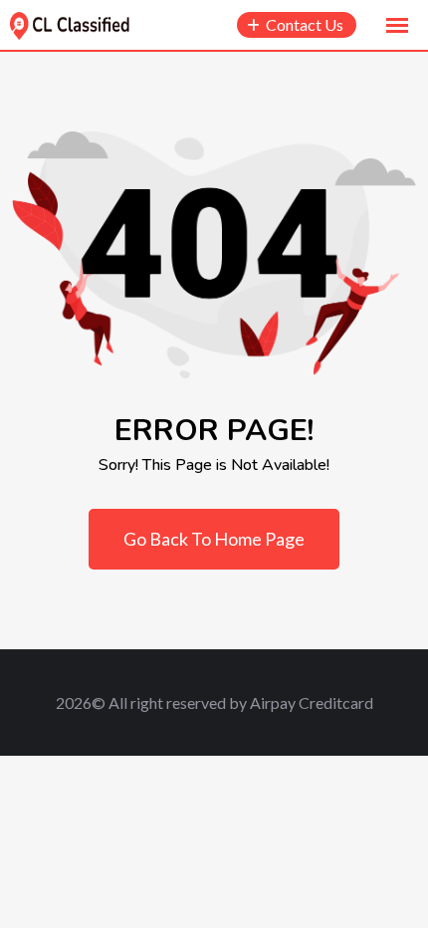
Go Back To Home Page (214, 539)
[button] (397, 26)
